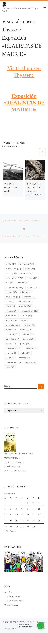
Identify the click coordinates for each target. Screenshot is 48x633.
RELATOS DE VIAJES (13, 462)
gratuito (25, 306)
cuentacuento (14, 287)
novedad (12, 334)
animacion (27, 264)
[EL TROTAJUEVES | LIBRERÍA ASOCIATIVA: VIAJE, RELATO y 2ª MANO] (4, 4)
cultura (11, 292)
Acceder (8, 592)
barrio (11, 273)
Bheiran (26, 273)
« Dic (6, 531)
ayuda (30, 269)
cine (10, 283)
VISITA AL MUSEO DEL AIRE (10, 187)
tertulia (24, 358)
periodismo (13, 339)
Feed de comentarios (13, 600)
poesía (11, 344)
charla (32, 278)
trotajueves (13, 362)
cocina (23, 283)
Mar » (13, 531)
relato (31, 348)
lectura (26, 316)
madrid (29, 325)
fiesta (10, 301)
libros (26, 320)
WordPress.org (11, 604)
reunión (11, 353)
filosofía (25, 301)
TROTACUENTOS (12, 458)
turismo (30, 362)
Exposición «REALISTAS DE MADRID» (24, 103)
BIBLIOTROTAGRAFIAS (15, 470)
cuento (32, 287)
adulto (11, 264)
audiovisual (13, 269)
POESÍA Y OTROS (12, 466)
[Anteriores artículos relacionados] (36, 152)
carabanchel (14, 278)
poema (28, 339)
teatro (11, 358)
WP (15, 628)
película (28, 334)
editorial (25, 292)
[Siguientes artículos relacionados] (43, 152)
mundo (11, 330)
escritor (29, 297)
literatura (13, 325)
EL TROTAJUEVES (17, 622)
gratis (11, 306)
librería (11, 320)
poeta (25, 344)
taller (25, 353)
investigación (29, 311)
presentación (14, 348)
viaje (10, 367)
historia (11, 311)
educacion (13, 297)
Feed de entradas (12, 596)
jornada (11, 316)
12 (11, 514)
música (26, 330)
